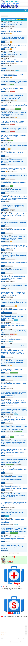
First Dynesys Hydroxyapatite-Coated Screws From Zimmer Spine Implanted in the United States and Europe (14, 504)
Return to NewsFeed (14, 553)
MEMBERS (3, 632)
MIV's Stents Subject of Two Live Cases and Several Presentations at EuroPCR (14, 263)
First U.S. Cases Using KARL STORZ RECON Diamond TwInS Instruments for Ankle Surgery (12, 153)
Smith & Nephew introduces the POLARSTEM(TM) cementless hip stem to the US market (13, 129)
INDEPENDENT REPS (5, 627)
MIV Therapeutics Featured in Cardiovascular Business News (12, 270)
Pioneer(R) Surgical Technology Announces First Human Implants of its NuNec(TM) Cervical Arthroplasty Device (13, 278)
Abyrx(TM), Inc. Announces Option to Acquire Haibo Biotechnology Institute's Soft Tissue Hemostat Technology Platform (14, 137)
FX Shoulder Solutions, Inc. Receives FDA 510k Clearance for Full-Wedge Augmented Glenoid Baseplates (12, 38)
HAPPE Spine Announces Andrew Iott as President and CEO (13, 67)
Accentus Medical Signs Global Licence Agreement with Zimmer (13, 183)
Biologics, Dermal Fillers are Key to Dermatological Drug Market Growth (13, 310)
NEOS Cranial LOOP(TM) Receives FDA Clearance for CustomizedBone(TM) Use (13, 46)
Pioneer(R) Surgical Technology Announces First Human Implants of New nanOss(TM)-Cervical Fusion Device (13, 207)
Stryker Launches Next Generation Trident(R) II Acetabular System (12, 89)
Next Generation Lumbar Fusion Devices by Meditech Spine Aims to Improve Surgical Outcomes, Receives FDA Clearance (12, 97)
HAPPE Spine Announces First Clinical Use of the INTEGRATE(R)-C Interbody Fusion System (13, 53)
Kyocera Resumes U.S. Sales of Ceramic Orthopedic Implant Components (14, 286)
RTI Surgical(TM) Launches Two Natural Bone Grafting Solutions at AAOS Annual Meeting (12, 121)
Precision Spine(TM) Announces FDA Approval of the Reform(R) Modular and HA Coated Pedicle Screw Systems (13, 114)
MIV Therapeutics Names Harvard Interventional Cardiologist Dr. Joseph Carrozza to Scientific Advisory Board (13, 521)
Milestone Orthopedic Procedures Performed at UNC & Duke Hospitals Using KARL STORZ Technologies (12, 161)
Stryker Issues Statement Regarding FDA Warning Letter (13, 331)
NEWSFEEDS (4, 625)
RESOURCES (4, 630)
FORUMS (3, 629)
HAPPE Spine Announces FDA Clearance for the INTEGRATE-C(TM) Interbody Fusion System (13, 60)
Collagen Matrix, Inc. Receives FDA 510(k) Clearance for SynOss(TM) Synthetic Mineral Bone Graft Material (14, 362)
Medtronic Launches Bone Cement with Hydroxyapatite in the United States (11, 190)
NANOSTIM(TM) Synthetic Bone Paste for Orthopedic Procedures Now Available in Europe (13, 324)
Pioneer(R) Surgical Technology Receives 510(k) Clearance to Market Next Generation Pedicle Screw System (14, 302)
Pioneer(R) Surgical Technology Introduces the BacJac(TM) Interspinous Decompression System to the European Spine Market (14, 255)
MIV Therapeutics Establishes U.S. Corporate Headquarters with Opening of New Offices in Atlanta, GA (12, 547)
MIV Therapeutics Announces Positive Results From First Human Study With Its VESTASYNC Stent (14, 377)
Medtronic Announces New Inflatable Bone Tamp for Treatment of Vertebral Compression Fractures (13, 169)
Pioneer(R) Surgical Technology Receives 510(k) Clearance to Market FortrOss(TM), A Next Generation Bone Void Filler (13, 238)
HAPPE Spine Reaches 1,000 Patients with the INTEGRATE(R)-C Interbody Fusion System (12, 23)
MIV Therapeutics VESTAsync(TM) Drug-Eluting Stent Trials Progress (13, 230)
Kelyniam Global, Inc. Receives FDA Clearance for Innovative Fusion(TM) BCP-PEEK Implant (13, 30)
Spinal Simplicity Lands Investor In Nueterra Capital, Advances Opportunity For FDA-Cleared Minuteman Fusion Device (14, 105)
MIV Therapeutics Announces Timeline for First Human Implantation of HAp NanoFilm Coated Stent (14, 487)
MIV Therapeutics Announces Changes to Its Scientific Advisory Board (12, 317)
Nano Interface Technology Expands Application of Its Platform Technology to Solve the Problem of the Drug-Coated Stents (14, 469)
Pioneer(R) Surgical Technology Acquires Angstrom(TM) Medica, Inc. (11, 370)
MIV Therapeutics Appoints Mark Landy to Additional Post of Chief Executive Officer (11, 338)
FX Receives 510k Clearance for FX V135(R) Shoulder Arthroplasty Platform (12, 74)
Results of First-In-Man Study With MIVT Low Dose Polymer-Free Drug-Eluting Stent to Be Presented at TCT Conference (14, 385)
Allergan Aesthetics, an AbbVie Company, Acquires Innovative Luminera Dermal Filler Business (14, 82)
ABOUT (2, 634)
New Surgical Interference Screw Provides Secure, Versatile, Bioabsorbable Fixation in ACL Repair (13, 223)
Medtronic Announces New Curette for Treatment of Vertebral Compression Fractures (14, 176)
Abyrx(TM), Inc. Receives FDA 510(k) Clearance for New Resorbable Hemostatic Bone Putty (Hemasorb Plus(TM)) (14, 145)
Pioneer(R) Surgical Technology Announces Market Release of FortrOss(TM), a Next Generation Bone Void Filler (14, 215)
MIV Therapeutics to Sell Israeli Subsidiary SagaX (13, 345)
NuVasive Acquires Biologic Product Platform (12, 435)
